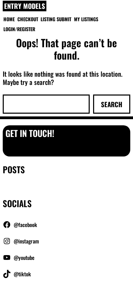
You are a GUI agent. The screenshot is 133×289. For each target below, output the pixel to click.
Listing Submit (56, 19)
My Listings (86, 19)
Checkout (27, 19)
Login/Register (19, 29)
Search (111, 104)
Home (9, 19)
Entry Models (24, 6)
